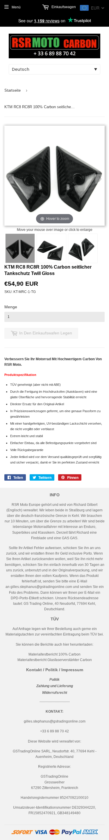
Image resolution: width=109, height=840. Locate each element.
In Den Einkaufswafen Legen (45, 333)
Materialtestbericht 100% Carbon (54, 654)
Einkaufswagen (63, 7)
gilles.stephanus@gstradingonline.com (41, 587)
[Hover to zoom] (54, 176)
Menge (10, 307)
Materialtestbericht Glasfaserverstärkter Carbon (54, 660)
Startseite (12, 90)
